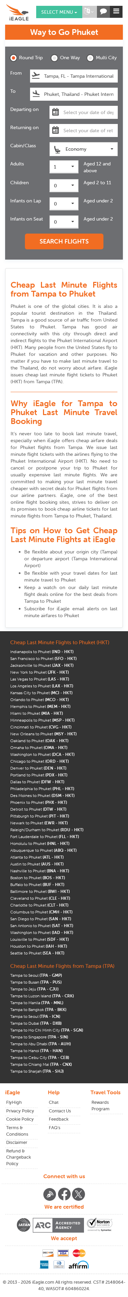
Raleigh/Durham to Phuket (46, 829)
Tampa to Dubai (35, 1023)
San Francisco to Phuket (43, 658)
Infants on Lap (25, 201)
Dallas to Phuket (37, 781)
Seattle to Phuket (37, 953)
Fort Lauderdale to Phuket (44, 836)
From (16, 73)
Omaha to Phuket (38, 747)
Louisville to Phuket (39, 939)
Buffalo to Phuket (37, 884)
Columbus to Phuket (41, 911)
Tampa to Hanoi (36, 1050)
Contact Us (60, 1111)
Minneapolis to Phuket (42, 720)
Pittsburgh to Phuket (39, 816)
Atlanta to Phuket (36, 857)
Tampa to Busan (35, 982)
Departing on (24, 109)
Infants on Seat (26, 219)
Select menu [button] (57, 12)
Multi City (106, 57)
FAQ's (54, 1128)
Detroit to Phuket (38, 809)
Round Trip (30, 57)
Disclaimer (16, 1142)
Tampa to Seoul (36, 975)
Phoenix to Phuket (38, 802)
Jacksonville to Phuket (41, 665)
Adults (17, 164)
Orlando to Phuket (39, 699)
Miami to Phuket (36, 713)
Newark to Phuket (39, 822)
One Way (70, 57)
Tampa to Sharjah (36, 1071)
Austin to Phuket (36, 863)
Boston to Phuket (37, 877)
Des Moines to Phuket (42, 795)
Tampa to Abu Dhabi (40, 1043)
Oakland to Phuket (39, 740)
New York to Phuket (39, 672)
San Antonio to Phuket (41, 925)
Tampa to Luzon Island (42, 995)
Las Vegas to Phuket (39, 679)
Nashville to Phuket (39, 870)
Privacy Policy (20, 1111)
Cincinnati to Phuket (40, 726)
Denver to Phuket (38, 768)
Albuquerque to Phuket (43, 850)
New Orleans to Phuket (43, 733)
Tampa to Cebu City (39, 1057)
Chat (53, 1102)
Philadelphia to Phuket (42, 788)
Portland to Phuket (38, 774)
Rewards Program (100, 1105)
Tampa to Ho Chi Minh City (46, 1030)
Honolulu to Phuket (39, 843)
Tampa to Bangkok (38, 1009)
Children (19, 182)
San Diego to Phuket (40, 918)
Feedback (59, 1119)
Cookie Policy (20, 1119)
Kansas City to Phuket (41, 692)
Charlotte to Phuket (39, 905)
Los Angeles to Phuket (41, 685)
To (13, 91)
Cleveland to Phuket (40, 898)
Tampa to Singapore (39, 1036)
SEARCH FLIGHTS (64, 241)
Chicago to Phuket (39, 761)
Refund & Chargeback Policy (18, 1157)
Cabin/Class (23, 145)
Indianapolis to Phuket (41, 651)
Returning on (24, 127)
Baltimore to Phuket (40, 891)
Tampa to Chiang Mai (41, 1064)
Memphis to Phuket (40, 706)
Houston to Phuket (38, 946)
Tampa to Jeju (34, 989)
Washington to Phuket (42, 754)
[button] (89, 12)
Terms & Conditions (17, 1131)
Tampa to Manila (36, 1002)
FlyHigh (14, 1102)
